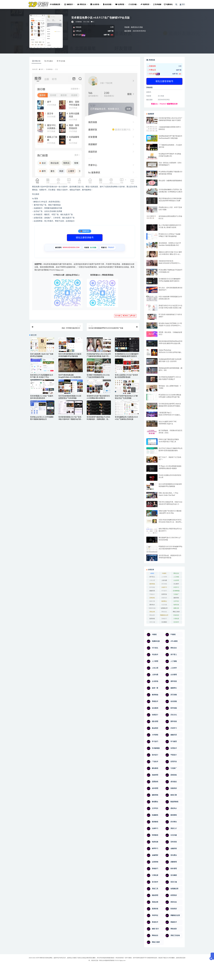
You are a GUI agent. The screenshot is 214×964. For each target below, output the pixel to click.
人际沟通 (164, 580)
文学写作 (176, 601)
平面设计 (152, 594)
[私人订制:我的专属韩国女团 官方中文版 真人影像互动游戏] (151, 227)
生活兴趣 (164, 604)
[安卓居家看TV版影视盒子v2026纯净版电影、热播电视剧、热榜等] (99, 407)
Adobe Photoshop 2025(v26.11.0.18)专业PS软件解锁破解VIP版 (170, 352)
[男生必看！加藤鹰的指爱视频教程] (151, 183)
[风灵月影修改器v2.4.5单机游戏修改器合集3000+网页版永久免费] (151, 201)
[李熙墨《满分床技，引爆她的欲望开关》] (151, 334)
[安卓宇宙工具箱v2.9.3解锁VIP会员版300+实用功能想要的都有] (151, 451)
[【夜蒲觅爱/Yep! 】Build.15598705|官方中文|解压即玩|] (151, 414)
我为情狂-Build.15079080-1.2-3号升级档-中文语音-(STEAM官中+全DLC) (170, 326)
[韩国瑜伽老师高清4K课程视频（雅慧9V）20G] (151, 371)
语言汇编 (152, 622)
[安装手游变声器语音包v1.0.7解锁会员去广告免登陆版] (127, 387)
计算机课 (176, 618)
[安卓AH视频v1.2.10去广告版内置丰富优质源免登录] (42, 387)
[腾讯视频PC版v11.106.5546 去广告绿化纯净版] (151, 540)
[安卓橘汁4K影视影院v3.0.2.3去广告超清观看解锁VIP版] (99, 367)
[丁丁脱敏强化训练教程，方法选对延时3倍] (151, 148)
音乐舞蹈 (164, 622)
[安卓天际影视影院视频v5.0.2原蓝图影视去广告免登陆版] (70, 387)
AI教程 (152, 573)
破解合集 (176, 608)
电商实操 (176, 604)
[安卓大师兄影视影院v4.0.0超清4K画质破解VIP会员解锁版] (70, 346)
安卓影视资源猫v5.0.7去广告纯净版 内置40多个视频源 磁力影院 (69, 419)
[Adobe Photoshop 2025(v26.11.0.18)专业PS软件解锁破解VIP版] (151, 352)
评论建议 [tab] (50, 61)
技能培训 (164, 597)
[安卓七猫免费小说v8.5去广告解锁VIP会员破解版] (42, 344)
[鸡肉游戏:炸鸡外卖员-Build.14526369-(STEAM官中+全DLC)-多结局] (151, 263)
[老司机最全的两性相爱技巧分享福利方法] (151, 217)
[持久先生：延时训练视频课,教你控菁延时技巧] (151, 290)
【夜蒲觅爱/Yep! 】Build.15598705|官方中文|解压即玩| (170, 415)
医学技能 (152, 587)
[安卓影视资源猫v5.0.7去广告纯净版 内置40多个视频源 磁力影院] (70, 407)
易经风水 (152, 604)
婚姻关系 (152, 590)
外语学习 (176, 587)
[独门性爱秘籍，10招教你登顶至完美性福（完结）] (151, 432)
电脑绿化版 (152, 608)
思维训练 (152, 597)
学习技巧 (164, 590)
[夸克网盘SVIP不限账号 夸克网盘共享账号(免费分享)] (151, 157)
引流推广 (176, 594)
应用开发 (164, 594)
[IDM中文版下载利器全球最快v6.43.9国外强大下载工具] (151, 442)
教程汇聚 (152, 601)
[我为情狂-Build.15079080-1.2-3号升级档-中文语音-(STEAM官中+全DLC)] (151, 325)
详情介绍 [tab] (37, 61)
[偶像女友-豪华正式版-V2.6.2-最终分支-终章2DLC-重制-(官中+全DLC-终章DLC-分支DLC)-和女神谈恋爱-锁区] (151, 254)
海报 (126, 316)
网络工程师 (176, 611)
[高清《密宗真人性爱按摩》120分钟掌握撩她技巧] (151, 164)
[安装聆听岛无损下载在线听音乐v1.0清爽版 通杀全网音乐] (99, 387)
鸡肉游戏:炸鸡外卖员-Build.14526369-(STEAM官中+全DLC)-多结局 (170, 263)
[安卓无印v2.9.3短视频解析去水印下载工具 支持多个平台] (42, 369)
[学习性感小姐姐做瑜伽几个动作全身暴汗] (151, 316)
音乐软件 (176, 622)
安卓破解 (158, 4)
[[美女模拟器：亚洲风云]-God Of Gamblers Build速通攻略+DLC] (151, 245)
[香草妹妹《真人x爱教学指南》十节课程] (151, 388)
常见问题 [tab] (62, 61)
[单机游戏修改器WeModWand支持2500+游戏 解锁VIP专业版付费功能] (151, 343)
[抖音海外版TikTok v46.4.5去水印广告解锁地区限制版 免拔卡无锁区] (99, 346)
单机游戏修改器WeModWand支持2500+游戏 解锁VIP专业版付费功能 (170, 344)
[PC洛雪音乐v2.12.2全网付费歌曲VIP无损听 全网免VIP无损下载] (151, 397)
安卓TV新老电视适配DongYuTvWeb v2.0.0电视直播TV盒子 (70, 377)
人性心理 (152, 580)
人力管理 (164, 576)
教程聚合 (164, 601)
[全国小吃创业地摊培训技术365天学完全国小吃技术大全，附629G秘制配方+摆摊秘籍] (151, 521)
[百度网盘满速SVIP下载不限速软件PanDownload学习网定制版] (151, 139)
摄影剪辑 (176, 597)
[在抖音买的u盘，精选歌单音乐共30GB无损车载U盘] (151, 560)
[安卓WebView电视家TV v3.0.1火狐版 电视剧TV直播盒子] (151, 379)
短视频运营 (164, 608)
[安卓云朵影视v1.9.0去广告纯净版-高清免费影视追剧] (127, 366)
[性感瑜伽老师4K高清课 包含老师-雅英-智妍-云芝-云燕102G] (151, 361)
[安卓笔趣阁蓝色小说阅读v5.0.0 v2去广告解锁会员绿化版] (127, 407)
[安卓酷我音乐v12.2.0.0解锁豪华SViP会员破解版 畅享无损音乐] (127, 350)
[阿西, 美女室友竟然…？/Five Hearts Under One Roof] (151, 495)
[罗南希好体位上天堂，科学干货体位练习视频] (151, 209)
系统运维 (152, 611)
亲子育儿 (152, 576)
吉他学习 (164, 587)
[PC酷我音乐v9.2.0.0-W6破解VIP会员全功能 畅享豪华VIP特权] (151, 548)
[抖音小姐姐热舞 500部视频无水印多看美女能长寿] (151, 298)
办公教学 (176, 583)
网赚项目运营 (164, 615)
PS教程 (164, 573)
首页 (42, 69)
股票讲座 (152, 618)
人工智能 (176, 576)
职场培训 (176, 615)
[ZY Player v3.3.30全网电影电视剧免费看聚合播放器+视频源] (151, 468)
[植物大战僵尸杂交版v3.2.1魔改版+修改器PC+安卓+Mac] (151, 514)
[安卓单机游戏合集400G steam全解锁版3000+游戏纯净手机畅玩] (151, 407)
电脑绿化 (169, 4)
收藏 (118, 316)
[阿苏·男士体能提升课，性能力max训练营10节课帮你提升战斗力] (151, 504)
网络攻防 (152, 615)
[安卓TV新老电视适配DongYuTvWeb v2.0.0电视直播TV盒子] (70, 365)
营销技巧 (164, 618)
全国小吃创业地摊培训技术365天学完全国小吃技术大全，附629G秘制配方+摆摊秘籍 (170, 522)
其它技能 (164, 583)
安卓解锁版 (79, 21)
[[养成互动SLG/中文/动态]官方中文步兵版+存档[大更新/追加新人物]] (151, 308)
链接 (133, 316)
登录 (183, 4)
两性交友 (176, 573)
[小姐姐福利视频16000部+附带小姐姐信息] (151, 129)
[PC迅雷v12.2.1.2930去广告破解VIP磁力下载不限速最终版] (151, 236)
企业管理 (176, 580)
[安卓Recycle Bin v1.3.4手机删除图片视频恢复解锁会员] (42, 407)
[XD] (72, 22)
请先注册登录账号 (85, 238)
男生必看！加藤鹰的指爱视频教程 (170, 180)
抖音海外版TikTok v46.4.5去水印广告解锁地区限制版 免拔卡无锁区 (99, 356)
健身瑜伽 (152, 583)
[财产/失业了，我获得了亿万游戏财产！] (151, 459)
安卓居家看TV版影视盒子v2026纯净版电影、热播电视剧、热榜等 (98, 419)
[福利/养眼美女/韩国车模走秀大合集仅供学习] (151, 531)
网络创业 (164, 611)
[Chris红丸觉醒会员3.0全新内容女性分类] (151, 478)
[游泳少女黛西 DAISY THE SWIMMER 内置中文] (151, 424)
